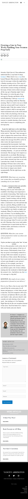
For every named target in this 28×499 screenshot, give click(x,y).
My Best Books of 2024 (8, 353)
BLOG (25, 491)
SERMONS (24, 488)
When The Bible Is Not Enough (9, 346)
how (25, 272)
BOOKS (25, 489)
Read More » (6, 421)
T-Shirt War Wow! (9, 418)
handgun (3, 77)
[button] (21, 2)
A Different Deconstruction (8, 348)
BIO (26, 486)
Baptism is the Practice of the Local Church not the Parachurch (14, 350)
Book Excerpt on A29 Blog (12, 429)
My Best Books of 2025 (8, 344)
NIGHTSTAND (24, 492)
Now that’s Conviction (10, 448)
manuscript (20, 98)
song (20, 77)
